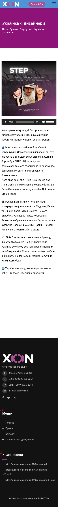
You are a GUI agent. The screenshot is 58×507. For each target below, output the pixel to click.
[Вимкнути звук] (43, 121)
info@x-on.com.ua (18, 390)
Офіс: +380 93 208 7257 (21, 378)
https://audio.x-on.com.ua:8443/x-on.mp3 (26, 464)
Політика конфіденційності (19, 439)
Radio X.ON (43, 498)
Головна (9, 422)
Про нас (9, 428)
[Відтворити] (5, 121)
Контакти (10, 434)
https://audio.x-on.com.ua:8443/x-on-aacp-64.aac (30, 480)
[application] (29, 122)
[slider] (50, 121)
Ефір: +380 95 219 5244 (21, 384)
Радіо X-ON (36, 4)
